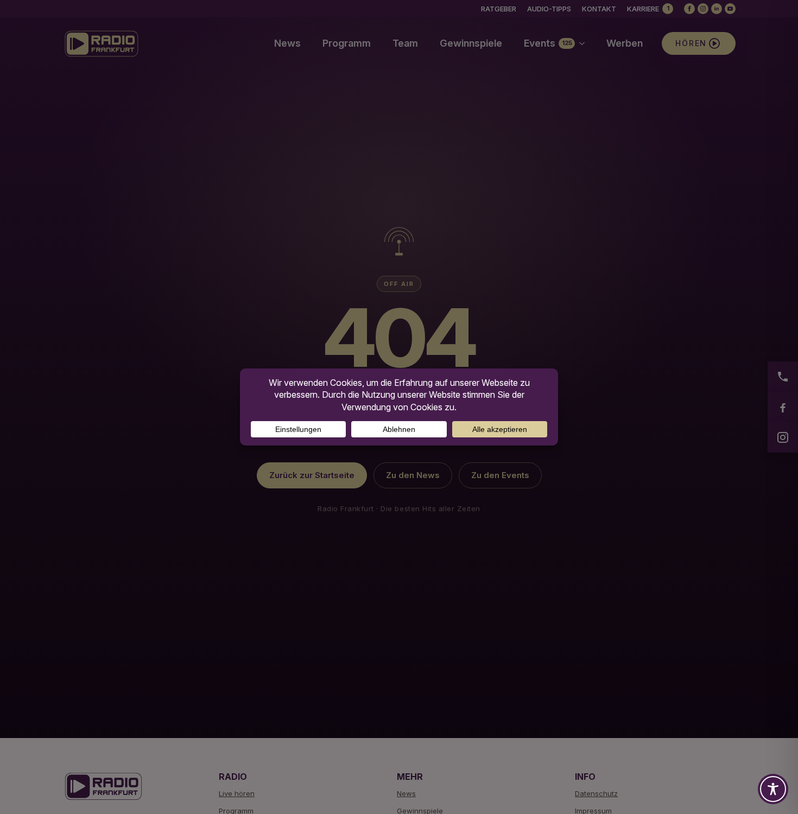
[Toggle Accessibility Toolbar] (773, 789)
